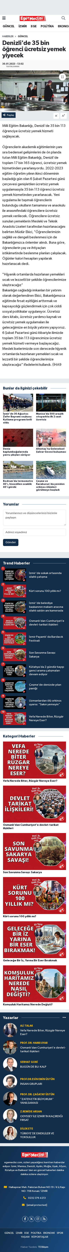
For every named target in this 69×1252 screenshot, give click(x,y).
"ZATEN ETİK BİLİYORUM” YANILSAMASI (37, 1101)
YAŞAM (25, 1237)
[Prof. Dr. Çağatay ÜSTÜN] (10, 1098)
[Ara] (63, 18)
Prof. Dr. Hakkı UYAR (34, 1043)
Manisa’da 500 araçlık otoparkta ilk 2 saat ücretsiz (50, 417)
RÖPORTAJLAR (39, 1237)
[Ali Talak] (10, 1030)
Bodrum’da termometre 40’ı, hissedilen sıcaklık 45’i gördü (18, 484)
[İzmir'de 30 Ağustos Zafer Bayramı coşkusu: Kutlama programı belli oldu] (18, 402)
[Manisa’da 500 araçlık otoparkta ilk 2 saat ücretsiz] (51, 402)
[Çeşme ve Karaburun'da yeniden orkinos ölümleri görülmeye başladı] (51, 469)
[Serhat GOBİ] (10, 1064)
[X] (31, 1219)
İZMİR (23, 26)
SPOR (60, 1233)
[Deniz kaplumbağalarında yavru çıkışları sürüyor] (18, 437)
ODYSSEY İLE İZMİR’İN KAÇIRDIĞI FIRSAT (41, 1118)
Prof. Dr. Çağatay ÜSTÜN (37, 1094)
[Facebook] (25, 1219)
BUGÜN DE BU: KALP (33, 1066)
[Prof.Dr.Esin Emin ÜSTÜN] (10, 1081)
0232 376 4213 (37, 1198)
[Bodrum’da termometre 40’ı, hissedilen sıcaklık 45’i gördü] (18, 469)
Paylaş (10, 115)
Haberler (7, 36)
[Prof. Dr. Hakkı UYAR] (10, 1047)
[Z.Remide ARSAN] (10, 1115)
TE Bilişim (43, 1247)
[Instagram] (38, 1219)
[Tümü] (64, 1017)
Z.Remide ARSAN (31, 1111)
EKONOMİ (49, 1233)
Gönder (10, 542)
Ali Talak (26, 1025)
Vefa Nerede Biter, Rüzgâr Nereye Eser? (42, 1032)
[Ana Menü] (4, 18)
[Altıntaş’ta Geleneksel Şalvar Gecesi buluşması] (51, 437)
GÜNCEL (8, 26)
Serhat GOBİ (29, 1062)
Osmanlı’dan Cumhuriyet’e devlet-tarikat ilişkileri (43, 1049)
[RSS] (44, 1219)
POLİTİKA (47, 26)
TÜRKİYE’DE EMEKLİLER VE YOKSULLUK (37, 1135)
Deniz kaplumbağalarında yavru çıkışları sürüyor (16, 452)
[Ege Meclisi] (33, 18)
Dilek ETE (26, 1128)
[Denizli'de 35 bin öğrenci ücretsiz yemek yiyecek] (34, 90)
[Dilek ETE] (10, 1133)
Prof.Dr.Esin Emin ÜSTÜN (37, 1079)
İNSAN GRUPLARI (31, 1084)
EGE (33, 26)
